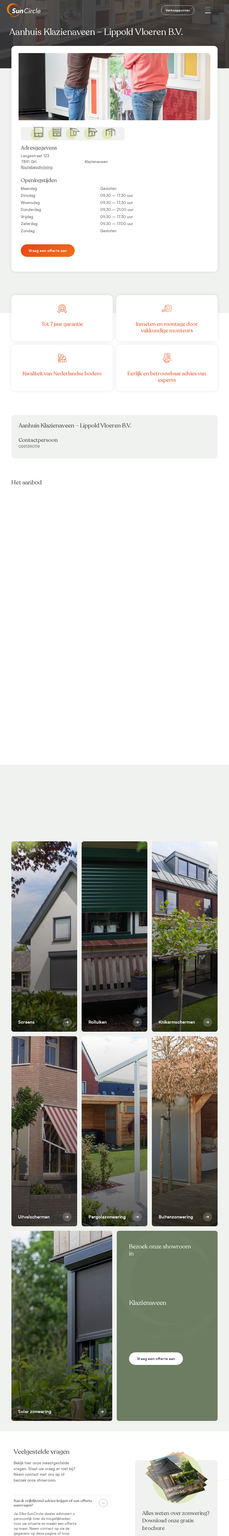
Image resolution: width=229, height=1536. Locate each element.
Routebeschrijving (37, 167)
